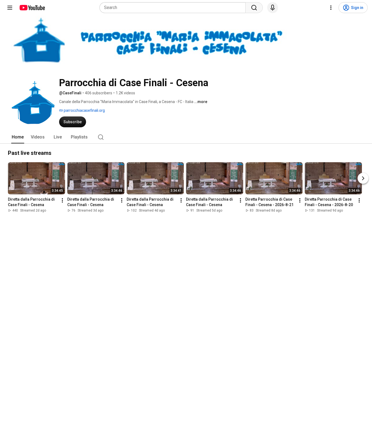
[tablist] (186, 137)
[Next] (363, 178)
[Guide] (10, 7)
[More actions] (62, 200)
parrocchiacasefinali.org (84, 110)
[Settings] (331, 7)
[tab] (17, 137)
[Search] (254, 7)
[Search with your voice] (272, 7)
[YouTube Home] (32, 7)
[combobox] (174, 7)
